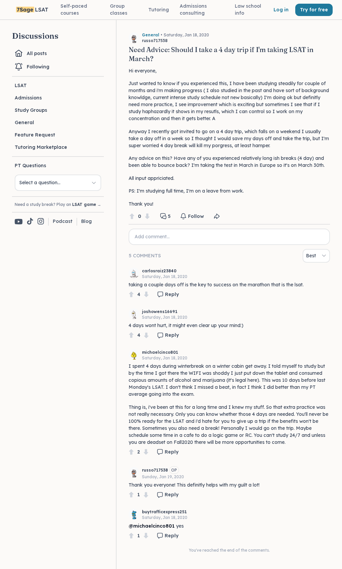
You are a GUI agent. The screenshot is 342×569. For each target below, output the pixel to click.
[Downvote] (147, 216)
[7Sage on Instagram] (40, 222)
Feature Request (35, 135)
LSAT (21, 85)
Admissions (28, 98)
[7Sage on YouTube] (19, 222)
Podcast (62, 221)
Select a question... (39, 183)
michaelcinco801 (160, 352)
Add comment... (152, 237)
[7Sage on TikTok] (30, 222)
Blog (86, 221)
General (24, 122)
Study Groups (31, 110)
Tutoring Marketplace (41, 147)
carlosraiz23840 (159, 270)
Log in (281, 10)
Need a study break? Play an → (58, 204)
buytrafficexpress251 (164, 511)
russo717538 (155, 470)
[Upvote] (132, 216)
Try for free (314, 10)
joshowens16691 (159, 311)
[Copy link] (217, 216)
